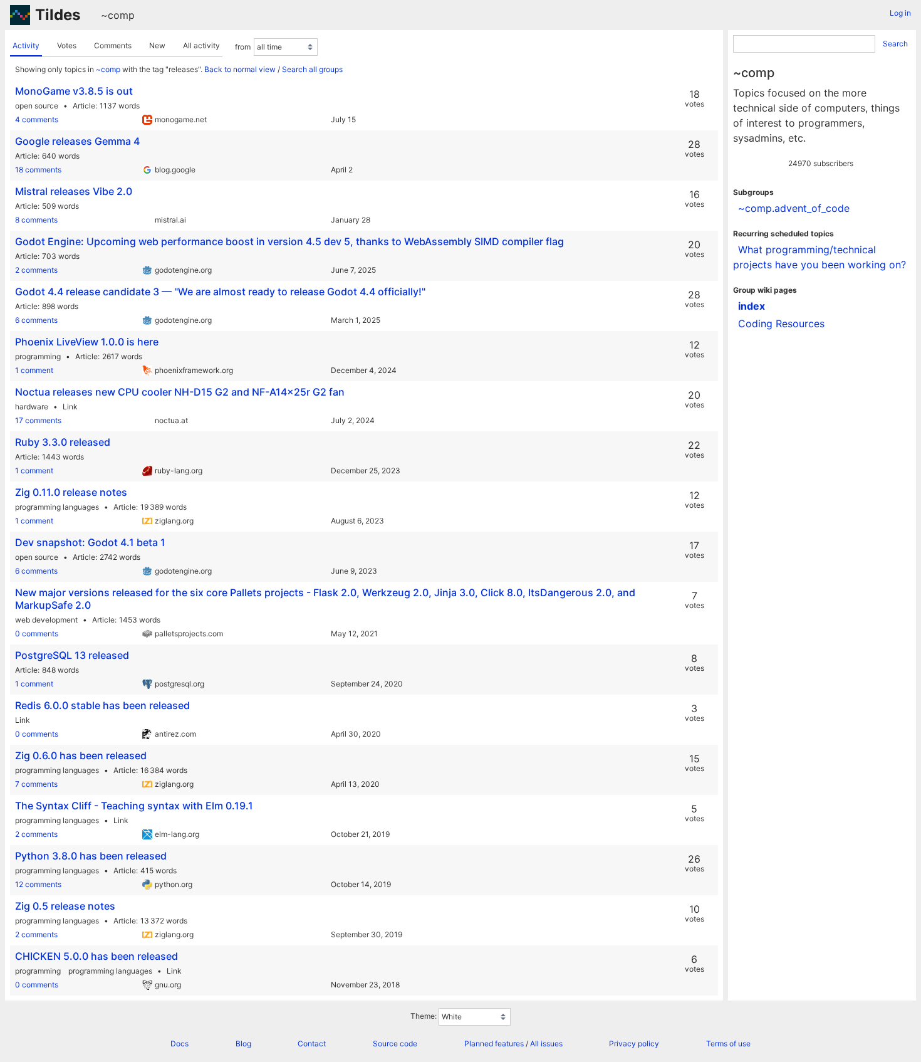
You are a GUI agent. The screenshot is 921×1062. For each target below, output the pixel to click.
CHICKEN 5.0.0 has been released (96, 956)
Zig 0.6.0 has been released (81, 755)
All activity (201, 45)
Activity (26, 45)
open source (36, 105)
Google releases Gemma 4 (77, 141)
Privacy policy (634, 1043)
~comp (118, 15)
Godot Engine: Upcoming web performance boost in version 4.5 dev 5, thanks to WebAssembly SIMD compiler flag (289, 241)
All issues (546, 1043)
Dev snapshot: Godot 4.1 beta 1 (90, 542)
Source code (395, 1043)
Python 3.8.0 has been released (91, 855)
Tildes (57, 15)
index (751, 306)
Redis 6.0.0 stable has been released (102, 705)
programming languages (57, 507)
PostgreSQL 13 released (72, 655)
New (157, 45)
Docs (179, 1043)
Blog (243, 1043)
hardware (31, 406)
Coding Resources (781, 323)
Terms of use (728, 1043)
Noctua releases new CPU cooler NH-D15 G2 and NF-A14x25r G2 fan (180, 392)
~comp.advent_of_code (794, 208)
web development (46, 619)
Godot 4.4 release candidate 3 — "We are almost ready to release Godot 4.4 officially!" (220, 291)
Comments (113, 45)
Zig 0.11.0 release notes (71, 492)
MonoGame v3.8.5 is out (74, 91)
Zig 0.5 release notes (65, 906)
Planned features (494, 1043)
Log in (900, 13)
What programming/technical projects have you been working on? (819, 257)
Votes (66, 45)
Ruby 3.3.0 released (62, 442)
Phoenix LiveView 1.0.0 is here (87, 341)
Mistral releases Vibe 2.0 (73, 191)
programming (38, 356)
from (243, 46)
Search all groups (312, 69)
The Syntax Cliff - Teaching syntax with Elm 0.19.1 (134, 805)
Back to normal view (240, 69)
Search (895, 43)
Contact (312, 1043)
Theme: (423, 1016)
